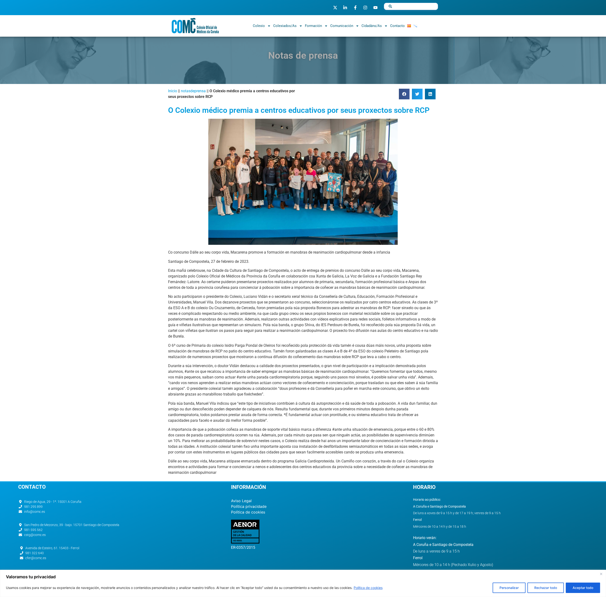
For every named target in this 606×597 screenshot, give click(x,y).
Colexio (259, 26)
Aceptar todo (583, 588)
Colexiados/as (285, 26)
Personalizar (509, 588)
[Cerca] (601, 574)
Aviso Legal (241, 500)
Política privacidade (249, 506)
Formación (313, 26)
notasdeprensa (193, 91)
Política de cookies (368, 588)
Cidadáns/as (371, 26)
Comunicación (341, 26)
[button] (404, 94)
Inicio (172, 91)
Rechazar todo (545, 588)
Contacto (397, 26)
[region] (303, 583)
